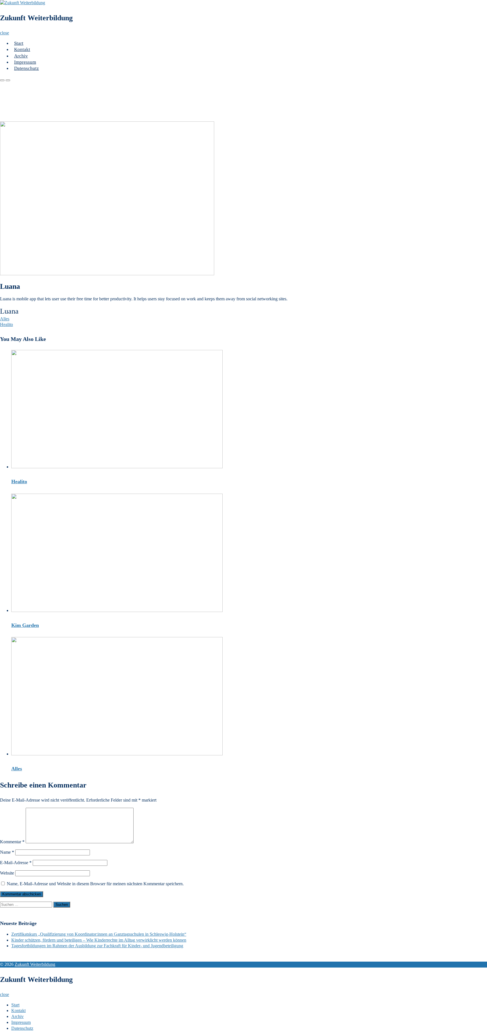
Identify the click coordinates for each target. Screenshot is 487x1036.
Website (7, 873)
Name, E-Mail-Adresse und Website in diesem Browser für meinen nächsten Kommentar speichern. (95, 883)
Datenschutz (26, 68)
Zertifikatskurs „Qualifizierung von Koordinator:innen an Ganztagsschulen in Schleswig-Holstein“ (98, 934)
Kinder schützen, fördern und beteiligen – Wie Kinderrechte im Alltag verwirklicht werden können (98, 940)
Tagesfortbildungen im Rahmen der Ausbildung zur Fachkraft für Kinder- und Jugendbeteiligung (97, 945)
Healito (6, 324)
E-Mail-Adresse (16, 862)
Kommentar (12, 841)
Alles (4, 318)
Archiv (21, 56)
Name (7, 852)
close (4, 32)
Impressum (25, 62)
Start (18, 43)
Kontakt (22, 49)
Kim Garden (25, 625)
